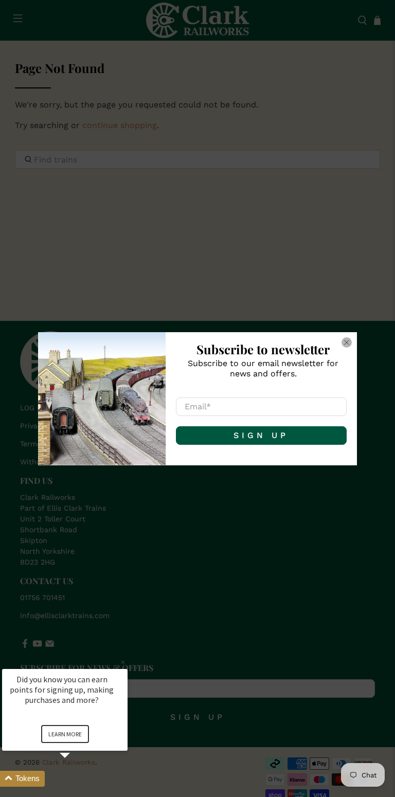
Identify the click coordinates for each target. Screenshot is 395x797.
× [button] (123, 662)
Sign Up (261, 435)
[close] (347, 342)
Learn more (65, 734)
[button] (77, 779)
